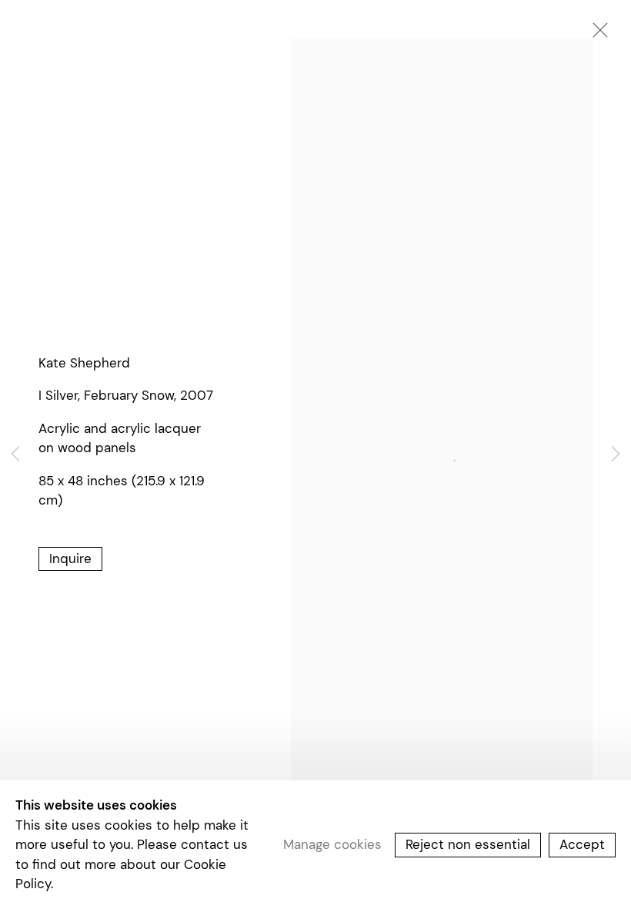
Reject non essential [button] (468, 844)
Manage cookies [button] (332, 844)
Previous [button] (15, 454)
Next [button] (615, 454)
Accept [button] (582, 844)
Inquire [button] (70, 558)
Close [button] (596, 34)
